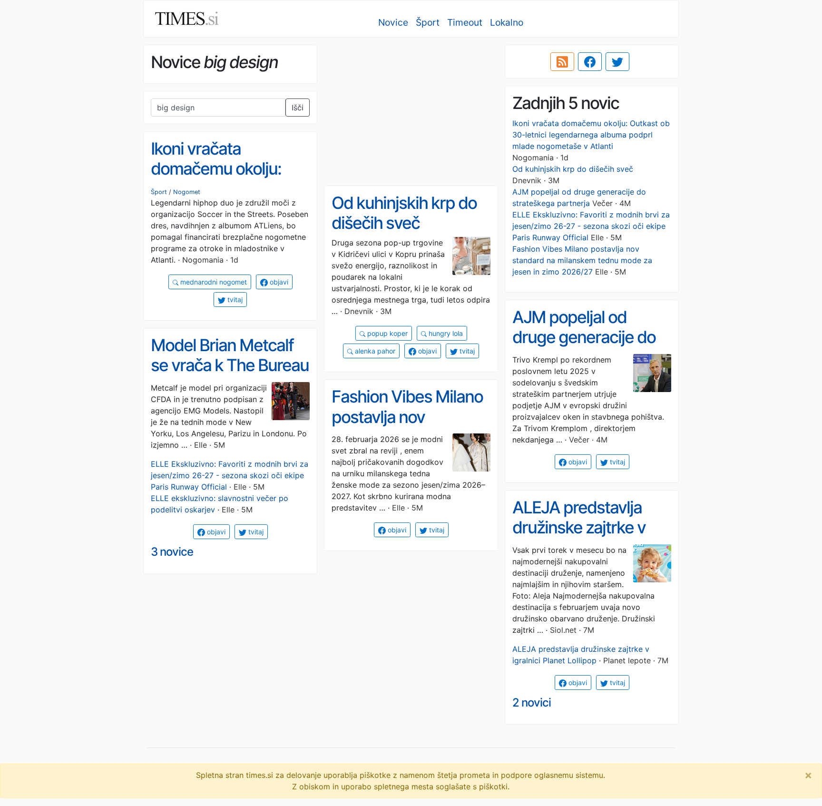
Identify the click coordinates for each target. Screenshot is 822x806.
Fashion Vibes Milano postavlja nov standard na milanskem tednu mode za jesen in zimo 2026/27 (582, 260)
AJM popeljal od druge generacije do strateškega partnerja (589, 337)
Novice (393, 22)
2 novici (531, 702)
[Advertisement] (411, 111)
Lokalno (506, 22)
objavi (278, 282)
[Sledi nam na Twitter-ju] (617, 61)
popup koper (386, 333)
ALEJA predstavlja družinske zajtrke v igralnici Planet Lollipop (579, 537)
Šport (428, 22)
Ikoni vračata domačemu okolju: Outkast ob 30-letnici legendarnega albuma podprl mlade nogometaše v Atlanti (591, 134)
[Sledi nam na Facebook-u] (590, 61)
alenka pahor (374, 351)
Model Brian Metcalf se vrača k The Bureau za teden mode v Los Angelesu (230, 375)
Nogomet (186, 192)
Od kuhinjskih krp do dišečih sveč (572, 169)
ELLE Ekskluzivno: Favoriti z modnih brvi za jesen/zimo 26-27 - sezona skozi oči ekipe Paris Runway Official (591, 226)
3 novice (172, 552)
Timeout (464, 22)
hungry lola (445, 333)
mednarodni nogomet (212, 282)
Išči (297, 107)
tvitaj (234, 299)
